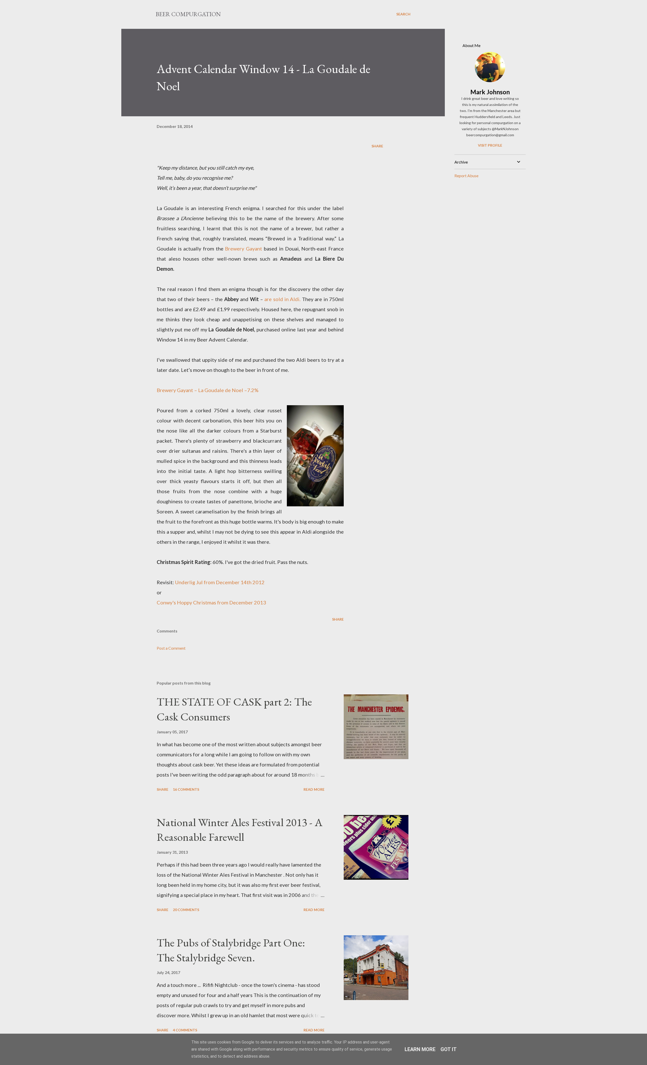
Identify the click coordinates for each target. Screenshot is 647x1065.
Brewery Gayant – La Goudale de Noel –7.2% (208, 390)
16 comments (186, 789)
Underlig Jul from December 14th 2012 (220, 582)
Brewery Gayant (243, 248)
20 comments (186, 910)
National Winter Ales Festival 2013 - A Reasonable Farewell (239, 829)
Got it (449, 1049)
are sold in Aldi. (282, 299)
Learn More (420, 1049)
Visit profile (490, 145)
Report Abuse (466, 175)
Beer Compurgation (188, 14)
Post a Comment (171, 648)
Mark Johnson (490, 92)
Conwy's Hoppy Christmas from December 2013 (211, 602)
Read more (314, 789)
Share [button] (377, 146)
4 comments (185, 1030)
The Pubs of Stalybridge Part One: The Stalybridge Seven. (231, 950)
